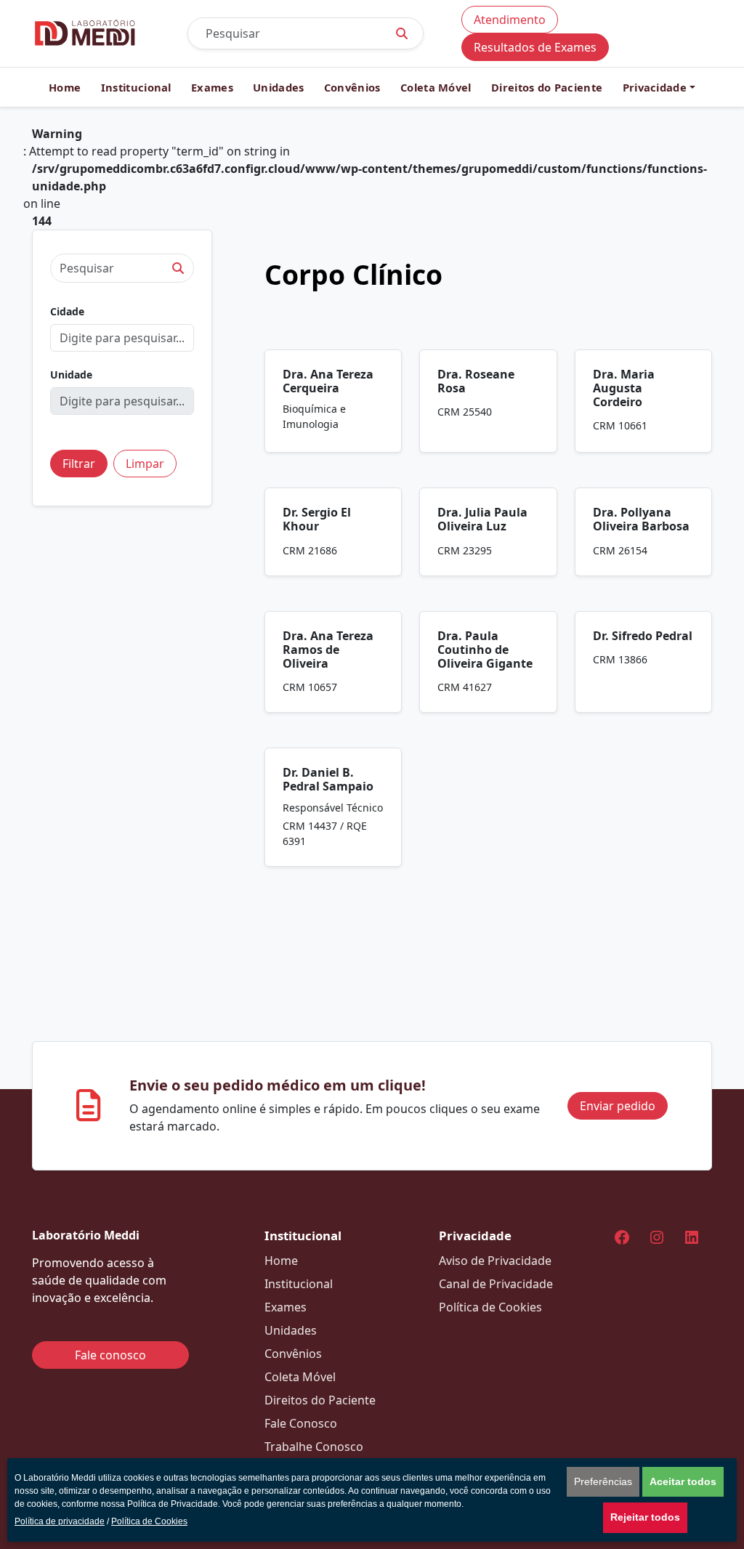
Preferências (603, 1481)
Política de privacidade (60, 1521)
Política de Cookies (149, 1521)
